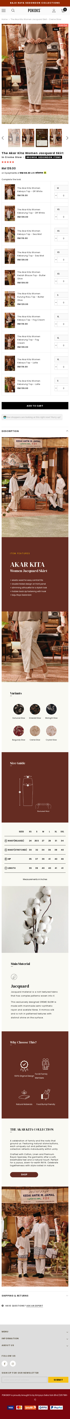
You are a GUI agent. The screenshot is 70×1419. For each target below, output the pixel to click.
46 (62, 859)
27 (43, 840)
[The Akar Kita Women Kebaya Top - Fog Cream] (10, 320)
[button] (8, 162)
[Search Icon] (13, 10)
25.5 (37, 840)
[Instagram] (13, 1364)
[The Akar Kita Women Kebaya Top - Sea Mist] (10, 235)
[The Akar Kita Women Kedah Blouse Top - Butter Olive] (10, 277)
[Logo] (34, 10)
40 (62, 849)
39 (43, 859)
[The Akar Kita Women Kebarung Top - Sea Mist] (10, 256)
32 (36, 849)
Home (4, 19)
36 (49, 849)
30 (30, 849)
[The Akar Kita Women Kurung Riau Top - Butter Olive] (10, 299)
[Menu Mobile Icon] (4, 11)
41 (49, 859)
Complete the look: (11, 179)
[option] (35, 74)
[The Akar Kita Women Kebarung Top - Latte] (10, 384)
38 (56, 849)
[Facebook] (4, 1364)
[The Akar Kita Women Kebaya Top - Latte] (10, 363)
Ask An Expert (34, 1305)
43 (56, 859)
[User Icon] (54, 10)
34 (62, 840)
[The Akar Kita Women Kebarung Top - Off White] (10, 213)
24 (30, 840)
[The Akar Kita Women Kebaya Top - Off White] (10, 192)
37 (36, 859)
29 (49, 840)
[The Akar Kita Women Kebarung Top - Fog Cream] (10, 342)
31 (56, 840)
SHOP (24, 1174)
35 (30, 859)
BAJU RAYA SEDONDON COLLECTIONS (35, 2)
